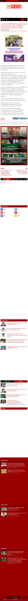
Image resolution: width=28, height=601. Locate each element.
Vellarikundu (24, 32)
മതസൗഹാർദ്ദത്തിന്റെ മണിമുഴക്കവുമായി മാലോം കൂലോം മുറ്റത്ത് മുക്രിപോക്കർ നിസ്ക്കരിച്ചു (15, 553)
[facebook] (19, 1)
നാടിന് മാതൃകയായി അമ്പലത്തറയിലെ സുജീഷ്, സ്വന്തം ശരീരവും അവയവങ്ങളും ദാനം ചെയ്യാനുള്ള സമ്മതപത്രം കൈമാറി (16, 464)
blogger (16, 179)
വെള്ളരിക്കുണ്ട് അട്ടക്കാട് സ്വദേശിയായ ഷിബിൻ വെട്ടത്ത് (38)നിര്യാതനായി (17, 323)
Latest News (18, 32)
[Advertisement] (14, 233)
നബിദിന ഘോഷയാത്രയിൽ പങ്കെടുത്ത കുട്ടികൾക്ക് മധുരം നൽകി (15, 384)
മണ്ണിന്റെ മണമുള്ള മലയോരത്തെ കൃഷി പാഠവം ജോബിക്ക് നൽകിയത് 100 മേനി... (12, 149)
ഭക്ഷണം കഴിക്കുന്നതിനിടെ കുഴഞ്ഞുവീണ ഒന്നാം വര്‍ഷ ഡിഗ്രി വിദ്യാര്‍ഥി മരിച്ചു (16, 329)
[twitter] (21, 1)
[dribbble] (23, 1)
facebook (25, 179)
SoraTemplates (9, 599)
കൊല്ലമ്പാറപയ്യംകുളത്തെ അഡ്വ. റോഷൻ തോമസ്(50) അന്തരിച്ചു (12, 136)
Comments (21, 381)
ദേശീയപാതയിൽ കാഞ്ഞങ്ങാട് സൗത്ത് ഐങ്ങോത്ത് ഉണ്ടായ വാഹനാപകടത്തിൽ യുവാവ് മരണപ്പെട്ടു (17, 335)
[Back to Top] (19, 597)
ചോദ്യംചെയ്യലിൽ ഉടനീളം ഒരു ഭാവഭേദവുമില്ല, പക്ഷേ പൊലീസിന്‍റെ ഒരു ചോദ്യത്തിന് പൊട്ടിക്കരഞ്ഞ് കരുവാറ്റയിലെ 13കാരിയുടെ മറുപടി (14, 341)
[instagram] (25, 1)
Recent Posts (7, 381)
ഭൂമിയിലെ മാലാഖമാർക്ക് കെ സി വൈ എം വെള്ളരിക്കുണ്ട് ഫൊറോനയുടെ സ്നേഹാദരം (16, 470)
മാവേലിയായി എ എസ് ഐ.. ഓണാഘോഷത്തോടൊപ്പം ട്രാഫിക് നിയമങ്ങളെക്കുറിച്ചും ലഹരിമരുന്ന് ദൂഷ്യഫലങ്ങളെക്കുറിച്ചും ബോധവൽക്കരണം (16, 402)
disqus (20, 179)
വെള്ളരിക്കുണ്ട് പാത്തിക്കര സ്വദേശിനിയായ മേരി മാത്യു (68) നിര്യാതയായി (17, 347)
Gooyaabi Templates (21, 599)
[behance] (26, 1)
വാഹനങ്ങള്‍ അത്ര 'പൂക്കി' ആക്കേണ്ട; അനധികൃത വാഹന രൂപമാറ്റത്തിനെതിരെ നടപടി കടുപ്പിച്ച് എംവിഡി (14, 161)
